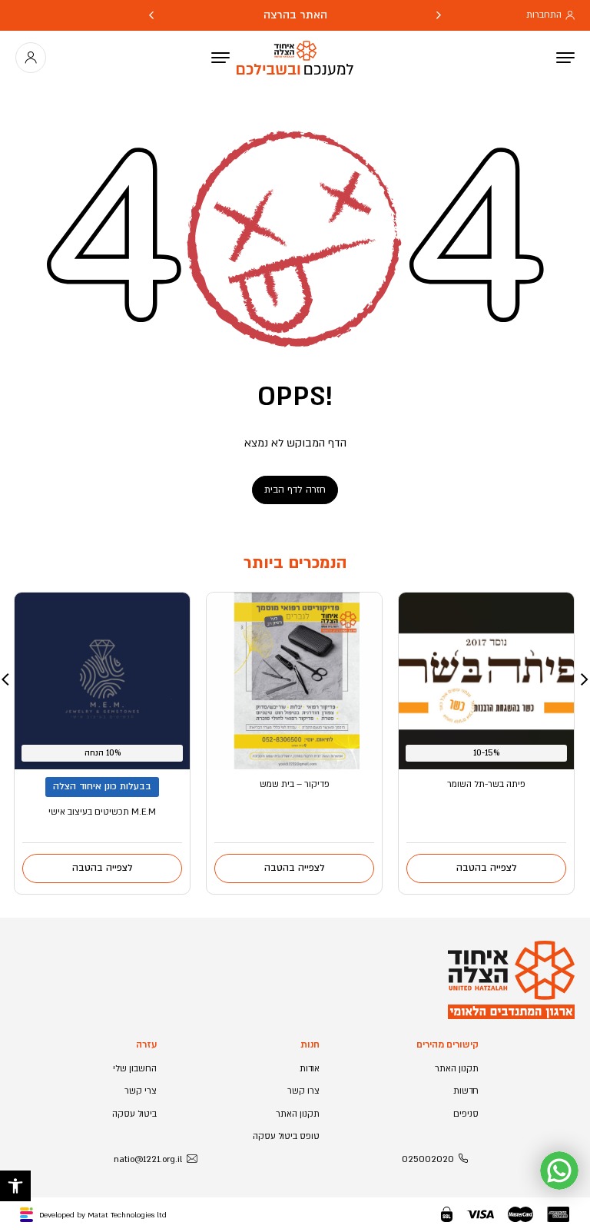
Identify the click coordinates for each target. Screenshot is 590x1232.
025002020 (428, 1159)
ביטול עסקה (134, 1114)
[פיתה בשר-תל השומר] (486, 681)
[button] (15, 1186)
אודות (310, 1068)
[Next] (151, 15)
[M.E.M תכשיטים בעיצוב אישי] (102, 681)
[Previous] (438, 15)
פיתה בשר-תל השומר (486, 784)
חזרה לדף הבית (295, 489)
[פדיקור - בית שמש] (294, 681)
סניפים (466, 1114)
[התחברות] (31, 57)
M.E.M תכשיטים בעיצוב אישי (102, 812)
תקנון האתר (457, 1068)
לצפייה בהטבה (486, 868)
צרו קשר (303, 1091)
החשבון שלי (135, 1068)
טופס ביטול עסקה (286, 1136)
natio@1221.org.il (148, 1159)
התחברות (544, 15)
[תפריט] (220, 57)
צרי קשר (140, 1091)
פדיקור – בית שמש (295, 784)
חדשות (466, 1091)
